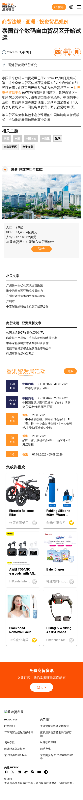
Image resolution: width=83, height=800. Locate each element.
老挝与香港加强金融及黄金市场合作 (28, 348)
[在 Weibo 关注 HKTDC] (26, 772)
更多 (70, 371)
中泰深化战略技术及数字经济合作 (27, 306)
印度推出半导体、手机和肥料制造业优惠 (31, 337)
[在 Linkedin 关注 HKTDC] (19, 772)
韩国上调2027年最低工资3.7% (25, 332)
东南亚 (46, 138)
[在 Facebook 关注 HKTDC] (6, 772)
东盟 (17, 138)
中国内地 (31, 138)
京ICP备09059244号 (15, 755)
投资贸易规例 (53, 22)
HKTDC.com (11, 719)
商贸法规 (11, 22)
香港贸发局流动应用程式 (54, 725)
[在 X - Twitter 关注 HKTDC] (13, 772)
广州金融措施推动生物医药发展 (26, 296)
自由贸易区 (10, 146)
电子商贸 (28, 146)
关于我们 (45, 719)
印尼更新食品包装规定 (20, 353)
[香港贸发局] (41, 714)
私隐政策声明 (48, 742)
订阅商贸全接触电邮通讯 (18, 732)
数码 (57, 138)
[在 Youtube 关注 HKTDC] (39, 772)
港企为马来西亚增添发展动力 (24, 290)
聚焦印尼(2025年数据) (27, 169)
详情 (41, 249)
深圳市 (10, 301)
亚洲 (30, 22)
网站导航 (45, 748)
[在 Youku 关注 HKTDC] (46, 772)
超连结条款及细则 (14, 748)
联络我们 (9, 725)
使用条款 (9, 742)
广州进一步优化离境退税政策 (24, 285)
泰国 (6, 138)
